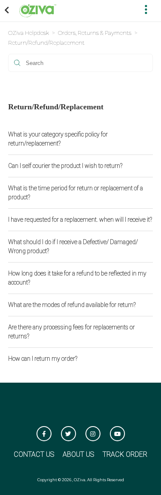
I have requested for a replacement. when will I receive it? (80, 219)
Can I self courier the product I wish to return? (65, 165)
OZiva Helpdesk (28, 32)
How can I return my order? (42, 358)
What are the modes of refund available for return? (72, 304)
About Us (78, 454)
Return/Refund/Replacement (46, 42)
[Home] (37, 10)
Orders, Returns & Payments (94, 32)
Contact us (34, 454)
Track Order (125, 454)
